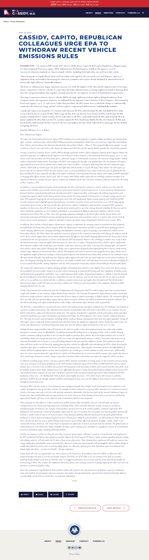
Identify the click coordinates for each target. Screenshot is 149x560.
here (39, 130)
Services (70, 541)
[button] (26, 494)
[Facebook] (69, 547)
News (6, 22)
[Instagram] (76, 547)
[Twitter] (72, 547)
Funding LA (99, 541)
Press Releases (17, 22)
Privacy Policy (74, 554)
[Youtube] (79, 547)
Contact (84, 541)
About (47, 541)
